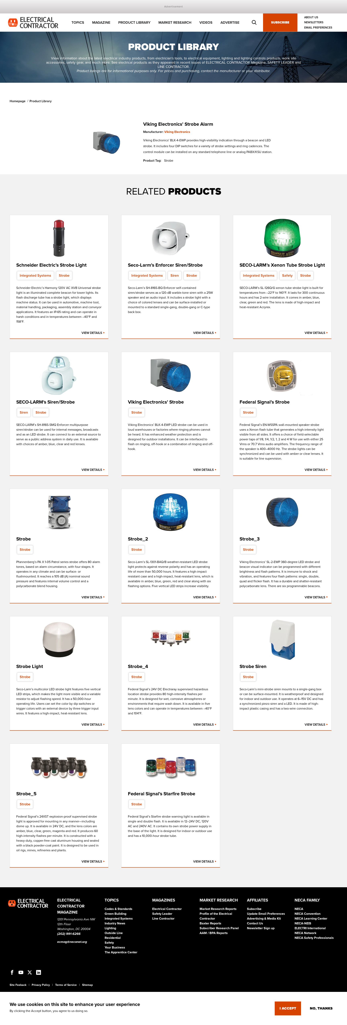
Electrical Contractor (167, 909)
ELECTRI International (310, 928)
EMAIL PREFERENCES (318, 27)
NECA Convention (307, 914)
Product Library (134, 22)
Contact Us (255, 923)
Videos (205, 22)
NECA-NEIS (303, 923)
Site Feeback (18, 985)
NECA (299, 909)
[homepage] (33, 22)
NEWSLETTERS (313, 22)
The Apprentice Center (121, 952)
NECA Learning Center (311, 919)
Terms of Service (66, 985)
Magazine (101, 22)
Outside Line (114, 933)
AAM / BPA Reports (214, 933)
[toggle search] (254, 22)
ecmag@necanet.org (72, 942)
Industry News (115, 923)
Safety (109, 943)
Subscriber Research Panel (219, 928)
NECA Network (305, 933)
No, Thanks (321, 1008)
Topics (77, 22)
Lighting (110, 928)
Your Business (115, 947)
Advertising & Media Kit (264, 919)
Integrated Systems (119, 919)
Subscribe (280, 22)
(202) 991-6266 (69, 934)
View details (92, 333)
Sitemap (87, 985)
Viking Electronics (177, 132)
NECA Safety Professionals (314, 938)
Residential (113, 938)
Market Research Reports (218, 909)
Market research (174, 22)
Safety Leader (162, 914)
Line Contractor (163, 919)
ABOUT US (311, 17)
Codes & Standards (118, 909)
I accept (288, 1008)
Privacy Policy (41, 985)
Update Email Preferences (266, 914)
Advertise (229, 22)
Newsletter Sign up (261, 928)
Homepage (18, 101)
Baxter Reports (210, 923)
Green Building (115, 914)
